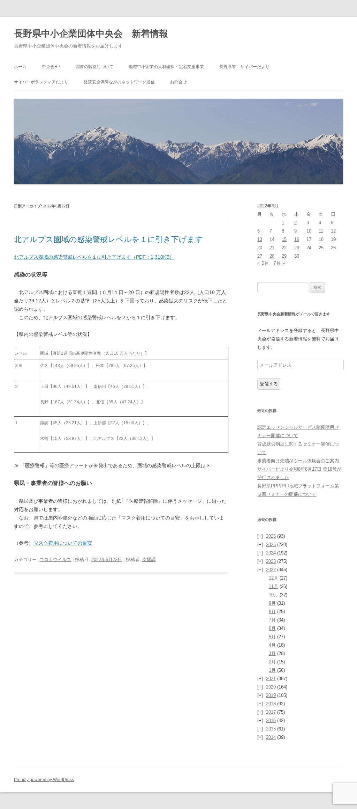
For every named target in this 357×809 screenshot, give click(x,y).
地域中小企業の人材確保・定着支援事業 (166, 66)
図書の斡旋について (94, 66)
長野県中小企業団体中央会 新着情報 (91, 33)
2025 (271, 544)
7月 (272, 620)
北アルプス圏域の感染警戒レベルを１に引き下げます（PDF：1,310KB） (94, 257)
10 (308, 231)
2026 (271, 536)
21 (271, 247)
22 (284, 247)
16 (296, 239)
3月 (272, 653)
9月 (272, 603)
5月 (272, 636)
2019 (271, 695)
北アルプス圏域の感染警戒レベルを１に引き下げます (108, 239)
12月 (273, 578)
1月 (272, 670)
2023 (271, 561)
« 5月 (263, 263)
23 (296, 247)
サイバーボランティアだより (41, 82)
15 (284, 239)
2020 (271, 687)
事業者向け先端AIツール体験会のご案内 (298, 460)
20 (259, 247)
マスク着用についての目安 (62, 543)
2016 (271, 720)
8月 (272, 611)
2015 (271, 728)
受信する (269, 384)
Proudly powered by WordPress (44, 779)
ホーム (20, 66)
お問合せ (178, 82)
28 (271, 256)
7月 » (279, 263)
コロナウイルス (55, 559)
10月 (273, 594)
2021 (271, 678)
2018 (271, 703)
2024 (271, 553)
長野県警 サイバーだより (244, 66)
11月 (273, 586)
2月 (272, 661)
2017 (271, 712)
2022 (271, 569)
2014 (271, 737)
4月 (272, 645)
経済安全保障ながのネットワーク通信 (119, 82)
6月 (272, 628)
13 (259, 239)
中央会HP (51, 66)
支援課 (149, 559)
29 (284, 256)
